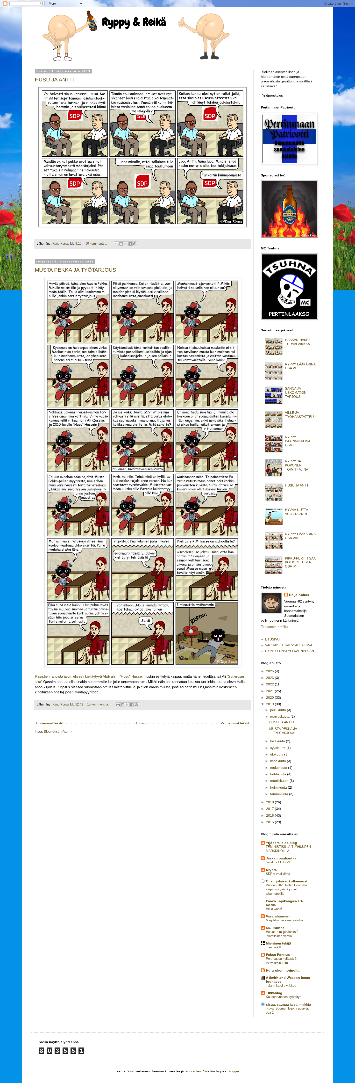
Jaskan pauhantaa (281, 858)
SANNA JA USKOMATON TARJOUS (295, 392)
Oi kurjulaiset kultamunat (286, 881)
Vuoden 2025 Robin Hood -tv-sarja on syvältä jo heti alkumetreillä (286, 889)
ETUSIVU (272, 639)
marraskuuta (280, 716)
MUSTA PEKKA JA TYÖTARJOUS (75, 270)
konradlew (193, 1071)
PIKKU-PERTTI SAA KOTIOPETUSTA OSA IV (300, 562)
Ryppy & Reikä (134, 22)
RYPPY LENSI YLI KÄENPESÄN (289, 651)
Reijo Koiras (299, 595)
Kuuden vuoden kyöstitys (283, 997)
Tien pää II (273, 947)
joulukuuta (278, 710)
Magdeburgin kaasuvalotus (284, 920)
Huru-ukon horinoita (282, 970)
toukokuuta (279, 768)
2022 (270, 684)
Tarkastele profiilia (274, 627)
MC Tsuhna (275, 928)
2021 (270, 691)
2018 (270, 802)
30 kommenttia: (96, 243)
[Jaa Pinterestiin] (134, 243)
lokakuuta (278, 741)
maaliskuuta (280, 781)
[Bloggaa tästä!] (121, 243)
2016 (270, 815)
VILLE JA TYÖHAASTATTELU (300, 415)
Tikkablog (274, 993)
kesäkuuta (278, 761)
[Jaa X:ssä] (125, 243)
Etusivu (141, 723)
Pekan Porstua (278, 955)
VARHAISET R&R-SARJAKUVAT (289, 645)
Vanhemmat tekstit (235, 723)
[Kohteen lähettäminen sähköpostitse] (116, 243)
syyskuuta (278, 748)
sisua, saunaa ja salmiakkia (288, 1004)
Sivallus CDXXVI (278, 862)
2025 (270, 671)
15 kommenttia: (98, 704)
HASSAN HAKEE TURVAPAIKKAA (298, 342)
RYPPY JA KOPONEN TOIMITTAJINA (296, 465)
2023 (270, 678)
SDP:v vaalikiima (278, 874)
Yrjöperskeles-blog (281, 843)
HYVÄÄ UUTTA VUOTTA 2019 (296, 512)
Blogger (233, 1071)
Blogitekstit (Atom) (58, 731)
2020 (270, 697)
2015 (270, 822)
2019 (270, 704)
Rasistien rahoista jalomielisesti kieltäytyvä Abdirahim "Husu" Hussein (89, 676)
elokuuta (277, 754)
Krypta (271, 870)
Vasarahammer (278, 916)
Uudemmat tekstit (49, 723)
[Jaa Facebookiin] (130, 243)
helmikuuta (279, 787)
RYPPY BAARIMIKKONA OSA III (297, 441)
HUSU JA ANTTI (54, 80)
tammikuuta (279, 794)
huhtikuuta (278, 774)
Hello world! (274, 909)
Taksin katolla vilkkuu (281, 985)
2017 (270, 809)
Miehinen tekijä (278, 943)
